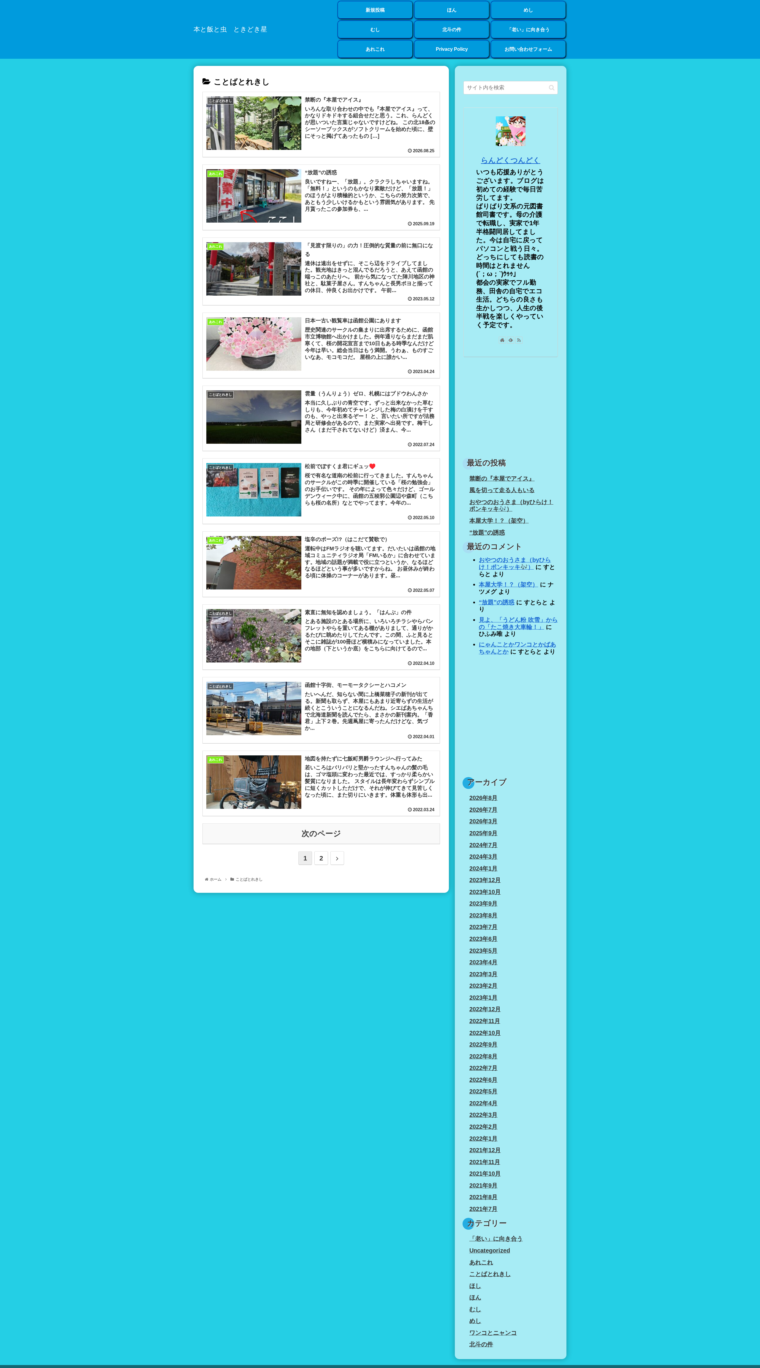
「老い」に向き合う (496, 1238)
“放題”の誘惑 (487, 532)
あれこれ (481, 1262)
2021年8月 (483, 1197)
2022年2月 (483, 1126)
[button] (552, 87)
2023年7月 (483, 927)
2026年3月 (483, 821)
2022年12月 (485, 1009)
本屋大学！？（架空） (499, 520)
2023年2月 (483, 985)
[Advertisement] (510, 409)
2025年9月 (483, 833)
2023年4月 (483, 962)
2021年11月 (484, 1161)
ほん (475, 1297)
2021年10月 (485, 1173)
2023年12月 (485, 880)
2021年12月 (485, 1150)
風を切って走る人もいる (502, 490)
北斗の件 (481, 1344)
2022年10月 (485, 1032)
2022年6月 (483, 1079)
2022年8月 (483, 1056)
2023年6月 (483, 938)
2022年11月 (484, 1020)
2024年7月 (483, 844)
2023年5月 (483, 950)
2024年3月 (483, 856)
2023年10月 (485, 891)
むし (475, 1309)
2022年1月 (483, 1138)
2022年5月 (483, 1091)
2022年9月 (483, 1044)
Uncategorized (489, 1250)
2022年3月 (483, 1115)
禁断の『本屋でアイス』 (502, 478)
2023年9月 (483, 903)
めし (475, 1321)
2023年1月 (483, 997)
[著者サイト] (502, 340)
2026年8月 (483, 798)
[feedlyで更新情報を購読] (510, 340)
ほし (475, 1285)
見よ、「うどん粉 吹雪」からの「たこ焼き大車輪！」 (518, 623)
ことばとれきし (490, 1273)
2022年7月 (483, 1068)
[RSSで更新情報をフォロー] (518, 340)
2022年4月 (483, 1103)
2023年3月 (483, 974)
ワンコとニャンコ (493, 1332)
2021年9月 (483, 1185)
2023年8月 (483, 915)
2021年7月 (483, 1208)
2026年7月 (483, 809)
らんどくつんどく (510, 160)
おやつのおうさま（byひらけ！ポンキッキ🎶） (511, 505)
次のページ (321, 833)
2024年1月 (483, 868)
